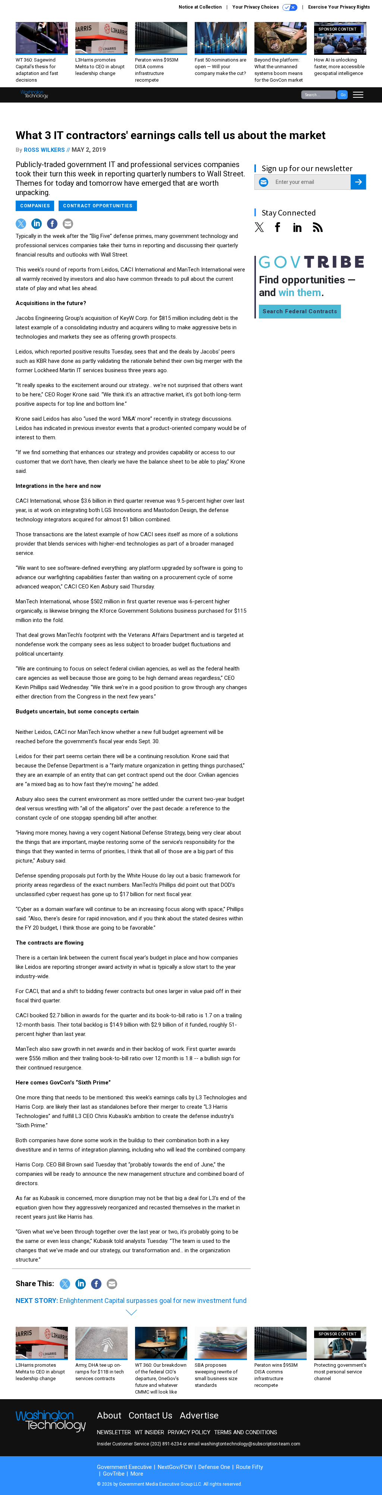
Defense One (214, 1467)
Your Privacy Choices (256, 7)
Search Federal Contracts (300, 311)
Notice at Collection (200, 7)
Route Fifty (249, 1467)
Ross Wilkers (44, 150)
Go (343, 95)
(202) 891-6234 (166, 1444)
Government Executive (124, 1467)
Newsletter (114, 1432)
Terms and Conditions (245, 1432)
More (137, 1473)
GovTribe (114, 1473)
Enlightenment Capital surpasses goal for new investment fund (153, 1300)
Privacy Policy (189, 1432)
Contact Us (150, 1415)
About (109, 1415)
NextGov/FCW (175, 1467)
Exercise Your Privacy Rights (339, 7)
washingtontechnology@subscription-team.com (250, 1444)
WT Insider (149, 1432)
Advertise (199, 1415)
